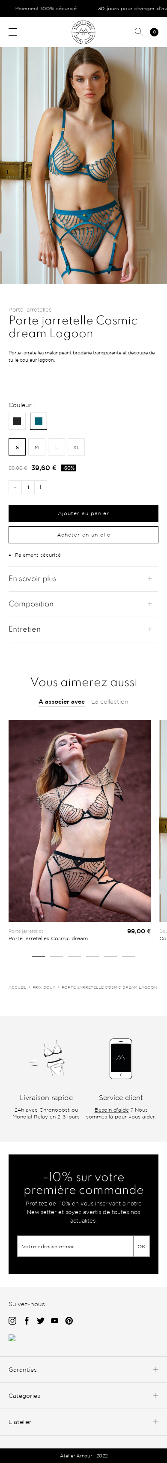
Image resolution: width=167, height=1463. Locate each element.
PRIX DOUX (44, 987)
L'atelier (20, 1421)
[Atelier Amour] (83, 32)
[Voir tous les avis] (12, 1339)
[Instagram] (12, 1321)
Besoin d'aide (112, 1109)
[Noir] (17, 421)
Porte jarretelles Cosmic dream (48, 938)
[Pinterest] (69, 1321)
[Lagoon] (38, 421)
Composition (31, 604)
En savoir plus (33, 579)
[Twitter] (41, 1321)
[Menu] (13, 32)
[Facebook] (26, 1321)
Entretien (25, 629)
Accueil (18, 987)
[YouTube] (55, 1321)
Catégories (24, 1395)
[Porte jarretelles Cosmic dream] (80, 821)
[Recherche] (139, 32)
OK (141, 1246)
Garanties (23, 1369)
